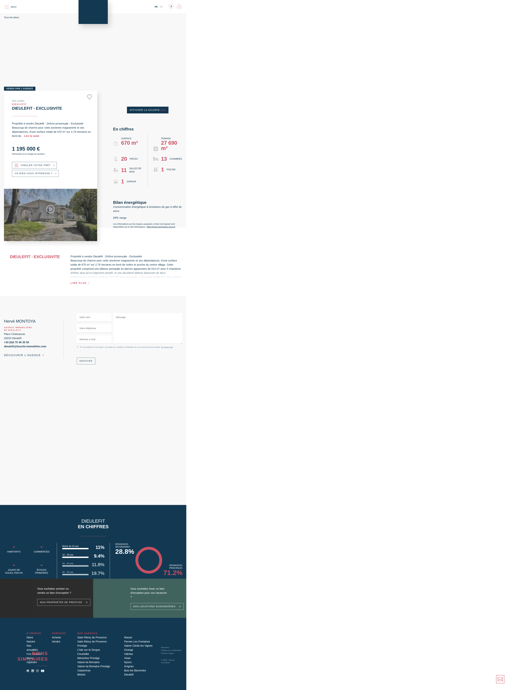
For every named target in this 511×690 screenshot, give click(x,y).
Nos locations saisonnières (154, 606)
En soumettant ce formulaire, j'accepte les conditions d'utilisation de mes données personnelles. (126, 347)
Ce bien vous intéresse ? (34, 173)
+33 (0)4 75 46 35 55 (16, 342)
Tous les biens (11, 17)
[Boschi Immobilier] (93, 12)
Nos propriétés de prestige (61, 602)
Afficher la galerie (148, 110)
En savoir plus (167, 347)
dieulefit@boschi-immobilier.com (25, 346)
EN (161, 7)
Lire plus (79, 283)
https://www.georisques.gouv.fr (161, 227)
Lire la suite (31, 135)
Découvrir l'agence (22, 355)
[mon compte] (179, 6)
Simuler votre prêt (36, 165)
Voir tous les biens (30, 674)
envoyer (86, 361)
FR (156, 7)
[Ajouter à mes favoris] (89, 97)
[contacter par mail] (500, 679)
